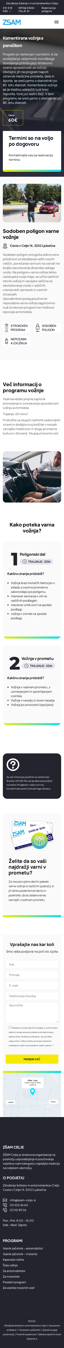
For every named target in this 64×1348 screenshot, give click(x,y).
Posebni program (14, 1282)
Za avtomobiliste (14, 1271)
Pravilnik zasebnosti (26, 1334)
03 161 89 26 (18, 1210)
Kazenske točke (13, 1259)
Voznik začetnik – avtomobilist (23, 1248)
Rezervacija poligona (49, 9)
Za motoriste (11, 1276)
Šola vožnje (10, 1265)
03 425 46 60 (19, 1205)
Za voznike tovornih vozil (18, 1288)
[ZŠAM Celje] (13, 22)
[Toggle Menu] (56, 22)
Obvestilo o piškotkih (30, 1330)
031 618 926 (7, 9)
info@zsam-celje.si (26, 9)
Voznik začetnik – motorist (20, 1254)
